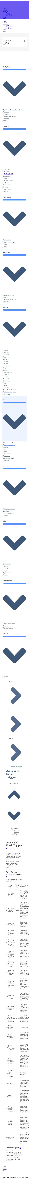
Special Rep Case (7, 568)
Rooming (6, 350)
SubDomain (6, 182)
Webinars (6, 676)
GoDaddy (6, 187)
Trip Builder (6, 352)
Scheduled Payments (8, 453)
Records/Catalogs (7, 394)
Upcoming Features (8, 572)
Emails (5, 451)
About (4, 17)
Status (4, 18)
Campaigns (6, 374)
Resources (5, 11)
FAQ (5, 120)
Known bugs (6, 575)
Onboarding (6, 171)
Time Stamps (6, 566)
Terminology (6, 118)
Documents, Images (8, 365)
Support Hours (7, 114)
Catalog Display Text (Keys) (10, 389)
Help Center (9, 15)
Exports (5, 244)
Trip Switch (6, 379)
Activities (6, 363)
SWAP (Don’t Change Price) (10, 392)
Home (4, 8)
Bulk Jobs (6, 515)
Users (5, 357)
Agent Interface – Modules (9, 242)
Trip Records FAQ (8, 372)
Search (5, 246)
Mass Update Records (8, 442)
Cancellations (6, 447)
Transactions (6, 361)
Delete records (7, 456)
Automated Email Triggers (9, 445)
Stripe (5, 449)
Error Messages (7, 564)
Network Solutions (8, 185)
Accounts (6, 376)
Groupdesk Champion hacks (10, 116)
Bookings (6, 383)
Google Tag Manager (8, 180)
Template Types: (16, 835)
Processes (11, 738)
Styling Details (7, 169)
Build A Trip (6, 354)
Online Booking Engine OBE (10, 299)
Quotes (5, 359)
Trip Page (6, 297)
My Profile (6, 301)
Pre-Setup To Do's (8, 174)
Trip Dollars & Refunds (9, 458)
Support (5, 1169)
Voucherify (6, 625)
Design (5, 570)
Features (5, 10)
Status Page (6, 112)
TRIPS (5, 385)
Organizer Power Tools (9, 295)
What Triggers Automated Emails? (17, 832)
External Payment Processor (10, 623)
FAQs (7, 13)
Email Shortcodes (7, 189)
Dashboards (6, 511)
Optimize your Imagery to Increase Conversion (14, 109)
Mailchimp (6, 178)
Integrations (9, 14)
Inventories (6, 387)
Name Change (7, 381)
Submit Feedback (7, 240)
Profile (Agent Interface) (9, 509)
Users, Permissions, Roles (9, 513)
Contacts (5, 370)
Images (5, 368)
